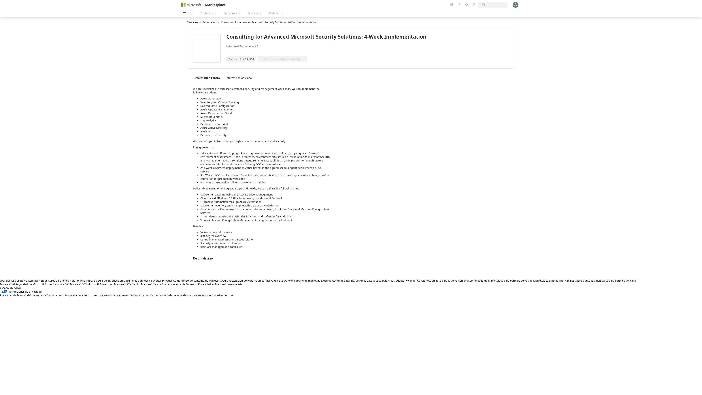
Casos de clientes (58, 280)
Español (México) (10, 288)
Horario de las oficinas (83, 280)
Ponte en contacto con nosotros (84, 295)
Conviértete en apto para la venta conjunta (443, 280)
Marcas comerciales (161, 295)
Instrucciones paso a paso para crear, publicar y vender (383, 280)
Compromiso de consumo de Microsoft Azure (201, 280)
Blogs (44, 280)
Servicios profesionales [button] (201, 22)
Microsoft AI (7, 284)
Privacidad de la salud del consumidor (23, 295)
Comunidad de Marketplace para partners (494, 280)
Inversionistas (235, 284)
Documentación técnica (137, 280)
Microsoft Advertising (100, 284)
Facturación (236, 280)
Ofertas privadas (162, 280)
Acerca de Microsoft (185, 284)
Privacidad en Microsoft (212, 284)
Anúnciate (277, 280)
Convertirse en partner (257, 280)
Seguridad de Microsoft (30, 284)
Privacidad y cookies (116, 295)
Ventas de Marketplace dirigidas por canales (547, 280)
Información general (207, 78)
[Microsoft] (191, 5)
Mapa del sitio (55, 295)
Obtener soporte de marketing (302, 280)
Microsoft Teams (151, 284)
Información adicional (239, 78)
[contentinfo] (218, 22)
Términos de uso (139, 295)
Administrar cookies (221, 295)
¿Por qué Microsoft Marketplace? (20, 280)
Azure (48, 284)
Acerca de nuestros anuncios (191, 295)
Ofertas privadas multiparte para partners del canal (606, 280)
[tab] (208, 78)
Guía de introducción (110, 280)
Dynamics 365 (60, 284)
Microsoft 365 (78, 284)
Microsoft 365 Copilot (127, 284)
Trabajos (167, 284)
